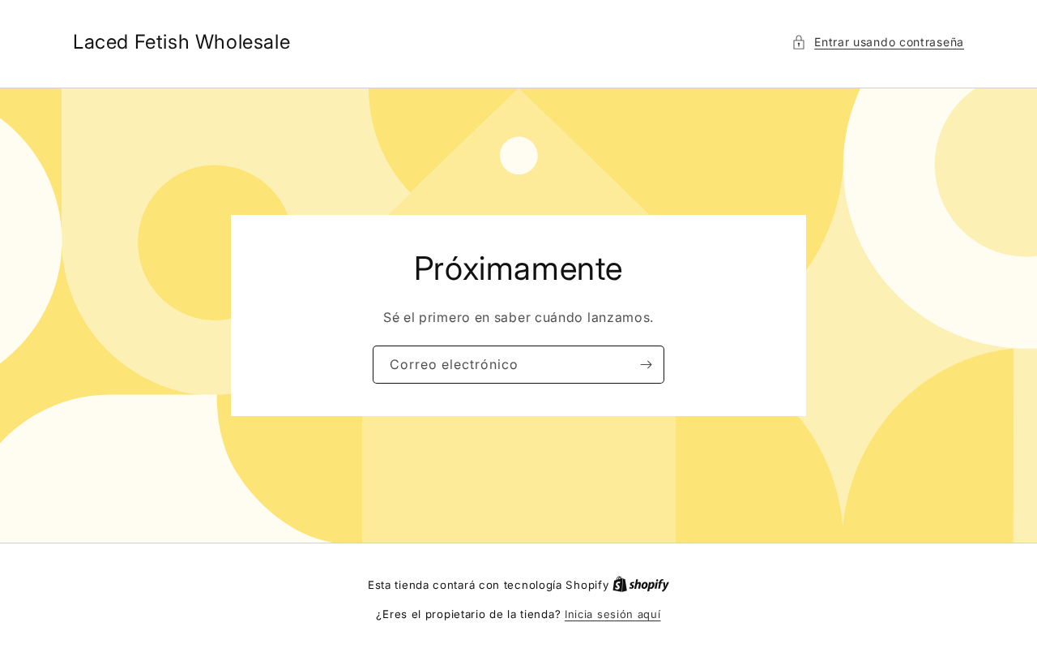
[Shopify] (640, 584)
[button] (878, 42)
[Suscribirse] (646, 365)
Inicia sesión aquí (613, 614)
